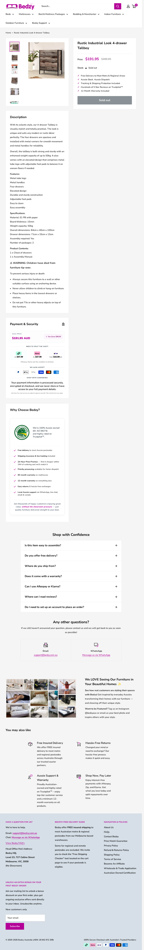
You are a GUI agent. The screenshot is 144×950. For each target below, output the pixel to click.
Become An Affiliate (114, 863)
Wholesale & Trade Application (120, 868)
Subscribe (15, 926)
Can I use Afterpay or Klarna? (42, 586)
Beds (8, 14)
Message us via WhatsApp (96, 655)
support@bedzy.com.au (46, 655)
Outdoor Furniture (15, 23)
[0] (134, 6)
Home (8, 32)
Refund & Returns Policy (116, 850)
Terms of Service (112, 859)
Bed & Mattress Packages (52, 14)
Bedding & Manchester (84, 14)
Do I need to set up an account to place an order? (54, 607)
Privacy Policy (111, 845)
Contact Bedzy (111, 836)
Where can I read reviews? (41, 597)
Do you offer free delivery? (41, 555)
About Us (109, 827)
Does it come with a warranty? (43, 576)
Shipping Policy (112, 854)
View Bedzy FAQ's (15, 843)
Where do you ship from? (40, 566)
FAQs (107, 832)
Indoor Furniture (112, 14)
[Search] (117, 6)
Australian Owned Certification (120, 872)
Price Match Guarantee (115, 841)
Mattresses (25, 14)
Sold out (104, 100)
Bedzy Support (39, 23)
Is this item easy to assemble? (43, 545)
